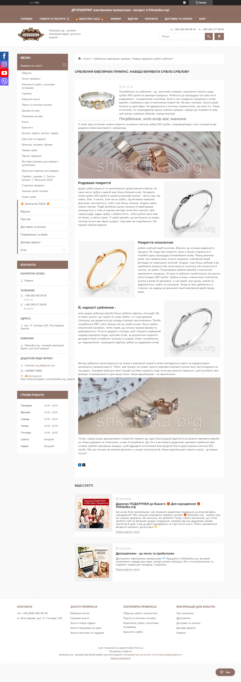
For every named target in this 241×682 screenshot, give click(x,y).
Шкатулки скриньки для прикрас (40, 170)
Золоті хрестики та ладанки (87, 632)
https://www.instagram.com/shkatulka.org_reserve (48, 379)
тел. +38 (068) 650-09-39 (32, 613)
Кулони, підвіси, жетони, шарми (40, 133)
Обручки (26, 73)
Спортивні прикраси (33, 185)
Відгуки (133, 18)
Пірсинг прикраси (31, 156)
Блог (202, 18)
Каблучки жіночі (31, 99)
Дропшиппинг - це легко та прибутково (145, 553)
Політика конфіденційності (167, 654)
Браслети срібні (133, 631)
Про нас (26, 219)
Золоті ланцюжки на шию (85, 627)
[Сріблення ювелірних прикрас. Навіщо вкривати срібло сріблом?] (97, 102)
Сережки (27, 93)
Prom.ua (138, 648)
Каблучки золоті (79, 613)
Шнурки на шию (31, 110)
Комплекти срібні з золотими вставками (38, 86)
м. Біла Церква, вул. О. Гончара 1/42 (39, 618)
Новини (181, 632)
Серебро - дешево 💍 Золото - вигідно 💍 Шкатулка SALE (39, 178)
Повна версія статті (128, 531)
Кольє (25, 121)
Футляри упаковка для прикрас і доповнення (40, 163)
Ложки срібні (29, 197)
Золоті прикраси (31, 78)
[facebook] (79, 465)
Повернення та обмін (34, 234)
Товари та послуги (52, 18)
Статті (87, 58)
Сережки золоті (79, 618)
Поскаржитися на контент (138, 654)
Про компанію (185, 613)
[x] (83, 465)
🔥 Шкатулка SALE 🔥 (89, 18)
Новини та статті (31, 65)
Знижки (116, 18)
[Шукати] (209, 36)
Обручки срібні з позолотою (140, 613)
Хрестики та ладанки (34, 139)
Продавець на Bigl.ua (120, 651)
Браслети (27, 127)
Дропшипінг (183, 618)
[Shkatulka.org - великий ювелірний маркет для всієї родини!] (31, 33)
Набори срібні (29, 150)
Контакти (151, 18)
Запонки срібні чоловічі (35, 191)
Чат (228, 672)
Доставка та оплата (178, 18)
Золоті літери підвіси (82, 622)
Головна (26, 18)
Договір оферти (30, 242)
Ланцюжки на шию (32, 116)
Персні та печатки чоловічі (37, 104)
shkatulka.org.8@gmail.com (39, 365)
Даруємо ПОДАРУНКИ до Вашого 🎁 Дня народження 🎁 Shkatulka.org (158, 505)
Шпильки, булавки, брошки (37, 144)
